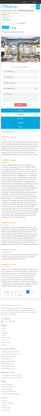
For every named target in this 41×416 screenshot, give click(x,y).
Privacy (4, 405)
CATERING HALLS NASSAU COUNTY (12, 377)
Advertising (6, 342)
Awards (20, 123)
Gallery (20, 119)
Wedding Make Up (7, 363)
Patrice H (6, 267)
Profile (20, 110)
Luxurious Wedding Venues (11, 394)
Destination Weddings (9, 391)
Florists (15, 10)
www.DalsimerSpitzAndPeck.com (14, 32)
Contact (4, 400)
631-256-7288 (5, 410)
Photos (4, 340)
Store (4, 335)
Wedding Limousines (8, 361)
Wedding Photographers (10, 352)
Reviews (5, 17)
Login (24, 2)
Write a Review (7, 19)
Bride (5, 139)
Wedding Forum (7, 384)
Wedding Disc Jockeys (9, 356)
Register (5, 333)
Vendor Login (6, 408)
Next (20, 295)
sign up (35, 2)
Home (3, 328)
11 (12, 295)
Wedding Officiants (8, 366)
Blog (20, 127)
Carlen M (6, 162)
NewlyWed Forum (7, 386)
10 (8, 295)
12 (15, 295)
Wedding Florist (7, 359)
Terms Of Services (8, 403)
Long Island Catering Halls (11, 354)
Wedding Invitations (8, 368)
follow (5, 27)
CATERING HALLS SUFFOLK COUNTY (12, 375)
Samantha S (7, 252)
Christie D (6, 225)
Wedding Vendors (6, 10)
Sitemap (4, 345)
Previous (6, 292)
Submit (19, 105)
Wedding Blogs (7, 389)
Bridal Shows (6, 338)
